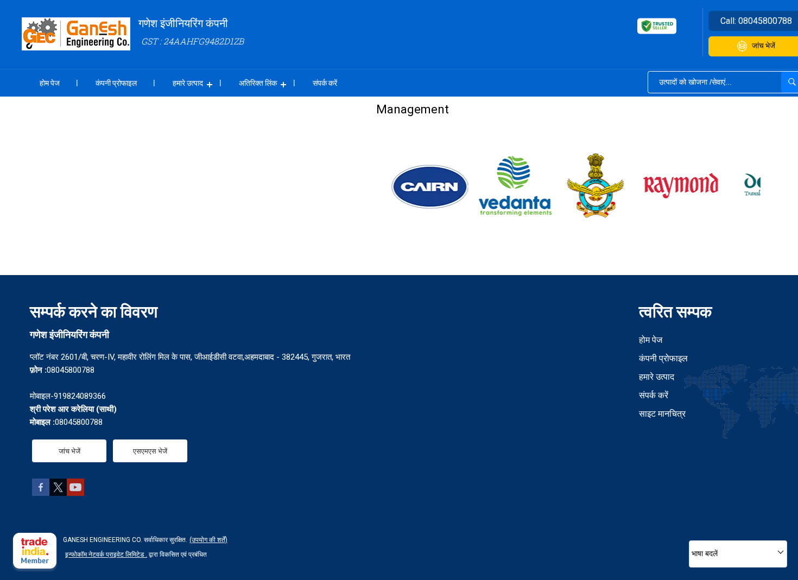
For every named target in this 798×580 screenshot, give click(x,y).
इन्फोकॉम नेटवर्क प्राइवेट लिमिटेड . (106, 554)
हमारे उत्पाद (188, 83)
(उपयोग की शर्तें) (208, 540)
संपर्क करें (325, 83)
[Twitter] (58, 493)
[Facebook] (40, 493)
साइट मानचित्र (662, 414)
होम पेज (50, 83)
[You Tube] (75, 493)
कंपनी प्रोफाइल (116, 83)
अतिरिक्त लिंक (258, 83)
